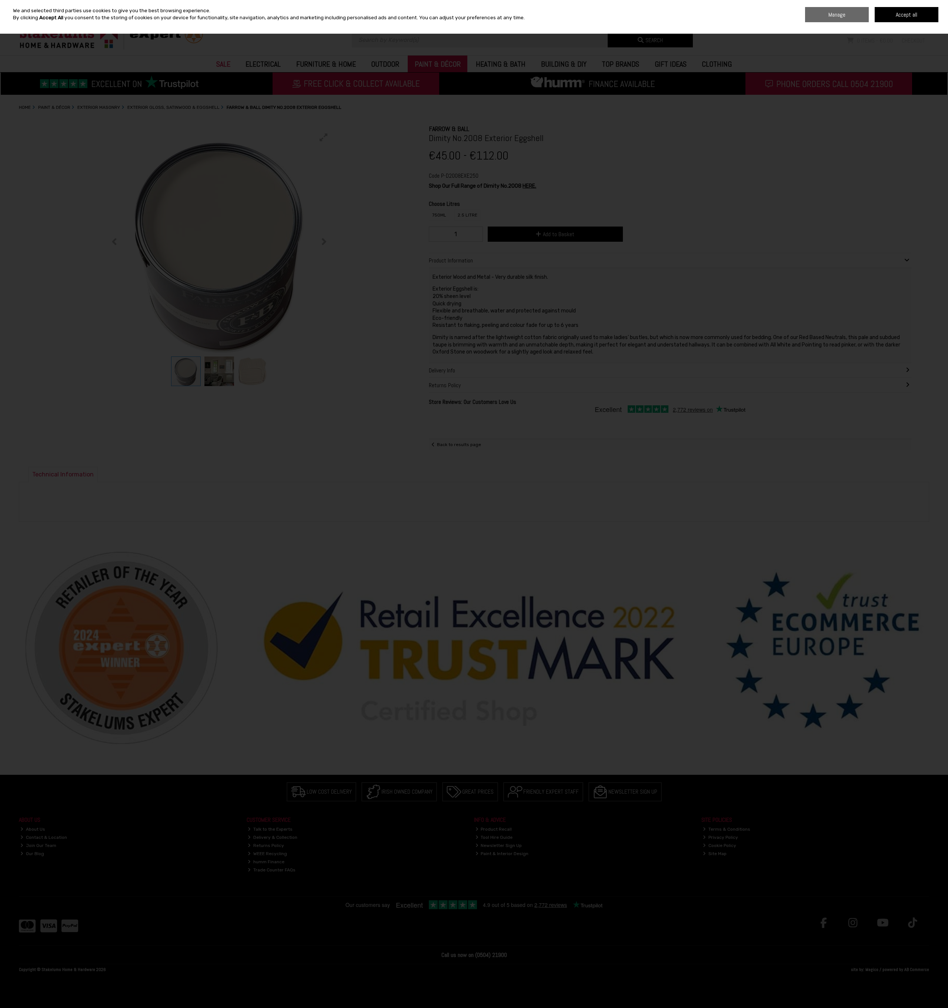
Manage (836, 15)
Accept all (906, 15)
